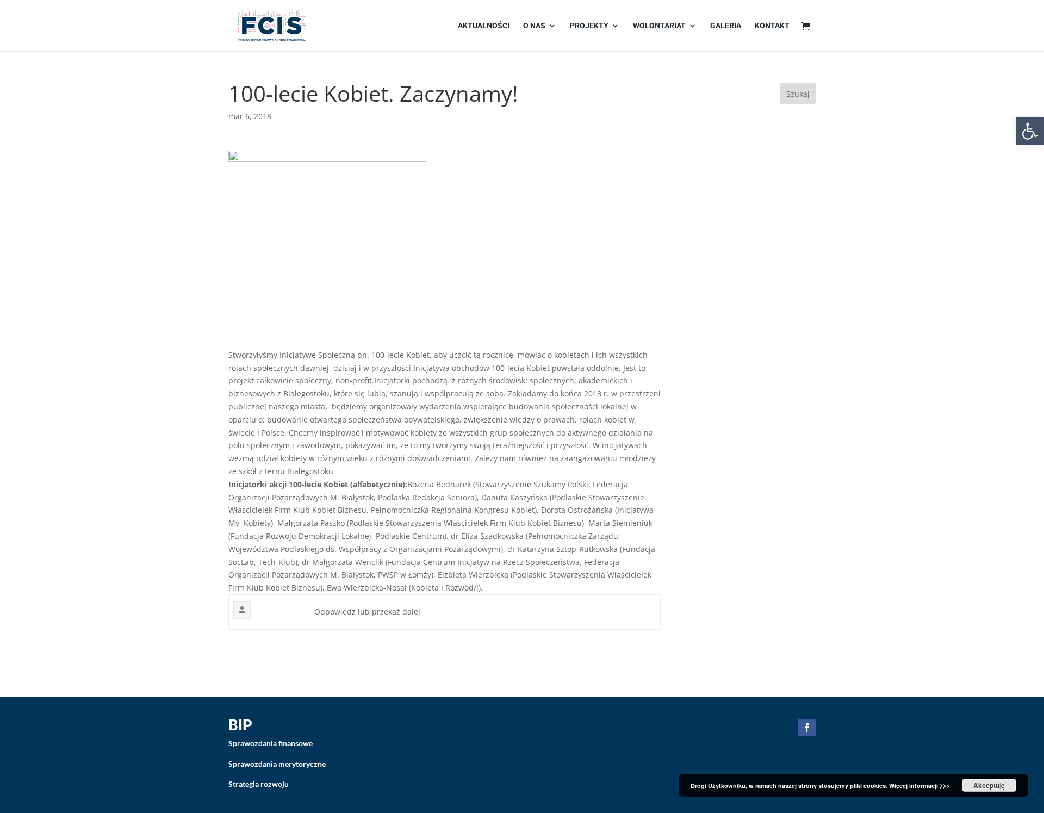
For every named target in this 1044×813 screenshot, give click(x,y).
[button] (1030, 131)
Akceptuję (989, 785)
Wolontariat (659, 26)
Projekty (589, 26)
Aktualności (483, 26)
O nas (534, 26)
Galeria (725, 26)
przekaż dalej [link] (396, 611)
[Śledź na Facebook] (807, 727)
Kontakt (772, 26)
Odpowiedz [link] (335, 611)
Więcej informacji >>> (919, 785)
